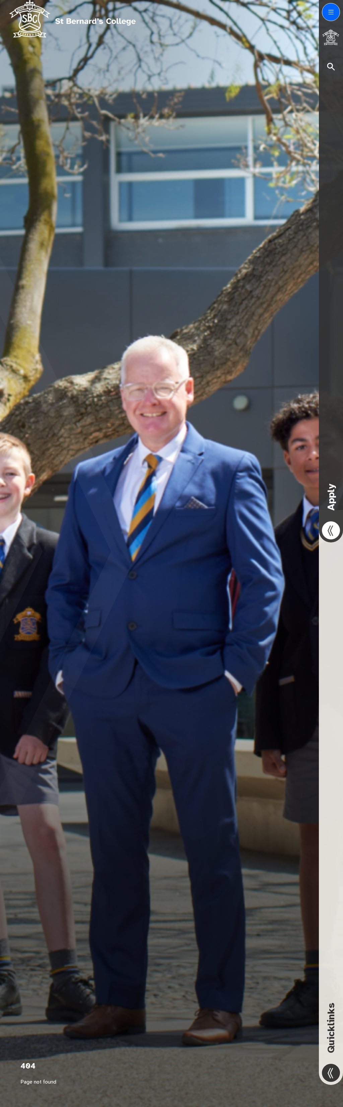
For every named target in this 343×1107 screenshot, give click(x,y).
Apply (331, 497)
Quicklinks (331, 1028)
